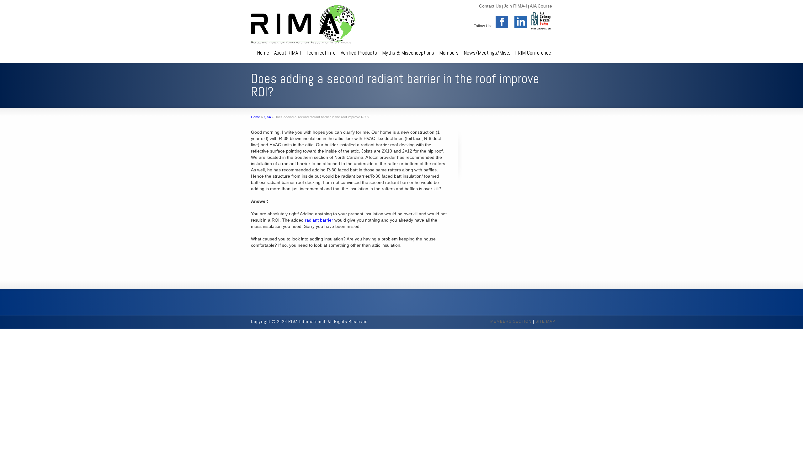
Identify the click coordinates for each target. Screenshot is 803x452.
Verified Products (359, 52)
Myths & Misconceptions (408, 52)
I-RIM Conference (533, 52)
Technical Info (321, 52)
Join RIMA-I (515, 5)
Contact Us (490, 5)
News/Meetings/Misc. (487, 52)
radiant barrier (319, 220)
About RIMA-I (287, 52)
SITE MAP (545, 321)
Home (263, 52)
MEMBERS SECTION (511, 321)
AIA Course (541, 5)
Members (449, 52)
